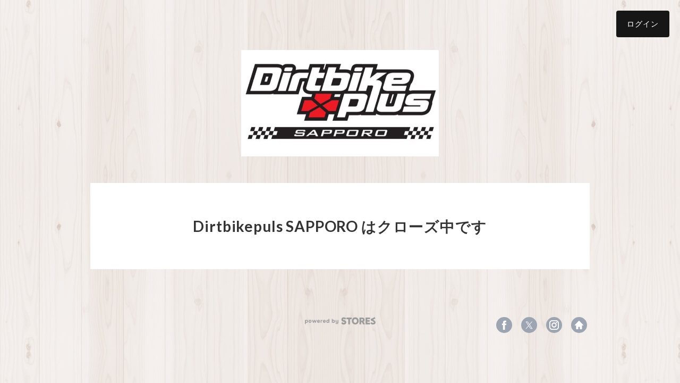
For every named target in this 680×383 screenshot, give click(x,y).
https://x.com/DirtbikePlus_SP (529, 325)
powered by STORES (340, 321)
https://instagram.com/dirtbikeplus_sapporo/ (554, 325)
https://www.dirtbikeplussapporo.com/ (579, 325)
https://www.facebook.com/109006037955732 (504, 325)
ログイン (643, 23)
